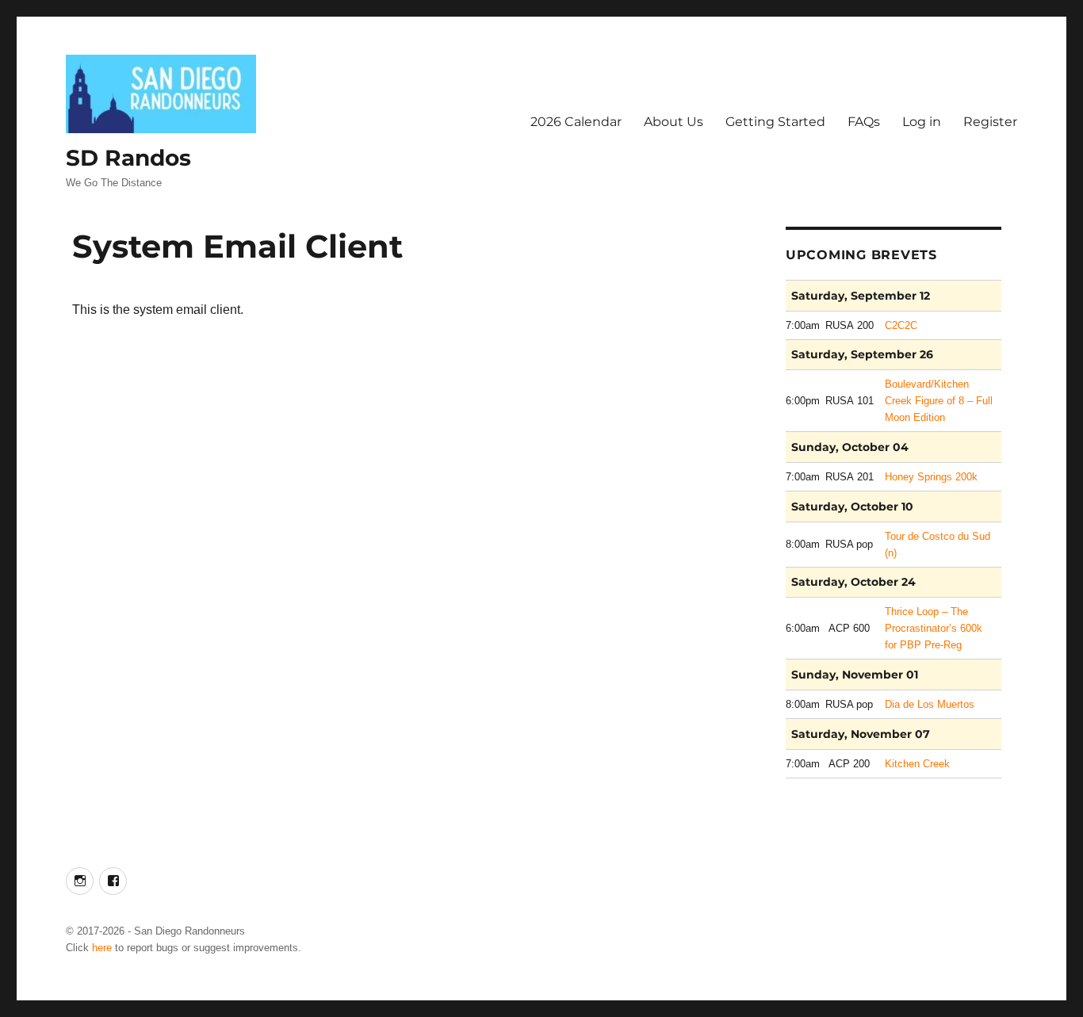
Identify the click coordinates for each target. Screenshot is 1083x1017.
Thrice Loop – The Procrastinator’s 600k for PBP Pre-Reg (933, 628)
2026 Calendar (576, 121)
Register (990, 121)
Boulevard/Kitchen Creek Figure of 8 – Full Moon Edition (939, 400)
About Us (673, 121)
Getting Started (775, 121)
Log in (921, 121)
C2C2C (901, 325)
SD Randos (128, 157)
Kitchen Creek (917, 764)
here (102, 948)
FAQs (864, 121)
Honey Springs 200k (931, 477)
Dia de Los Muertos (929, 704)
